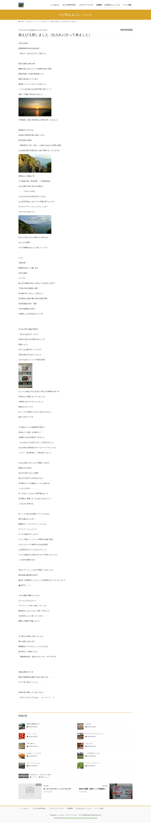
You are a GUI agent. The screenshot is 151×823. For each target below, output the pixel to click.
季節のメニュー (45, 777)
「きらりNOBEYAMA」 (39, 808)
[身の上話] (30, 791)
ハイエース (35, 777)
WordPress (64, 818)
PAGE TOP (145, 796)
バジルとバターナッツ (92, 763)
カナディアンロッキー (57, 808)
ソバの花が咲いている (92, 753)
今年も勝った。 (32, 743)
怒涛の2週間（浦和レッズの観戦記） (92, 789)
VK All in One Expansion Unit (89, 818)
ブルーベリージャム (33, 763)
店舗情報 (70, 808)
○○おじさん (89, 743)
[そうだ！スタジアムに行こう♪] (121, 791)
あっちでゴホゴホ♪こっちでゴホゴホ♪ (57, 789)
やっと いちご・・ (33, 734)
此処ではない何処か (45, 774)
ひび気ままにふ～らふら (84, 808)
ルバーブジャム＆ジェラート (94, 734)
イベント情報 (99, 808)
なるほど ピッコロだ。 (35, 753)
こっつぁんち (24, 808)
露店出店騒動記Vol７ (33, 724)
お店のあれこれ (126, 30)
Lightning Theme (75, 818)
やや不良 (88, 724)
